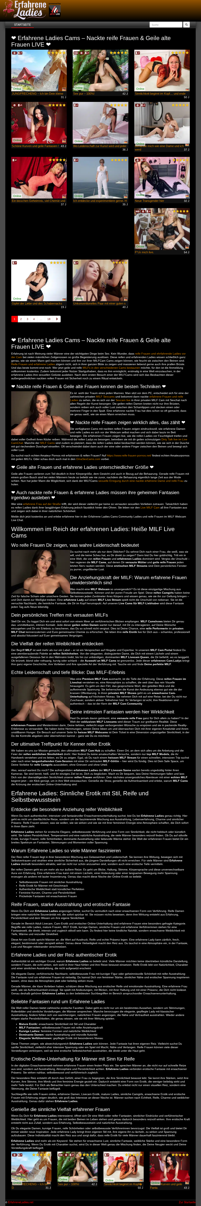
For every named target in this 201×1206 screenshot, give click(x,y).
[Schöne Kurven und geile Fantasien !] (39, 123)
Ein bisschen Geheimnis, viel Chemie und (38, 200)
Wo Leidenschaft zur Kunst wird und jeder (99, 146)
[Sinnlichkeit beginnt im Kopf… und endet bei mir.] (162, 70)
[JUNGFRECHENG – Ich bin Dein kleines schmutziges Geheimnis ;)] (39, 70)
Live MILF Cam (150, 507)
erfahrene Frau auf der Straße (42, 504)
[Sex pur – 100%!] (100, 70)
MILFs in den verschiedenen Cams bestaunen (111, 367)
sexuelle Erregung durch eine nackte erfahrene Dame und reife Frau (141, 480)
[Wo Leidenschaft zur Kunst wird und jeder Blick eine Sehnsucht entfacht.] (100, 123)
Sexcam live (123, 400)
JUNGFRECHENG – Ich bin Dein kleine (37, 93)
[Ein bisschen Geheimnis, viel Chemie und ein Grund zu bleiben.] (39, 177)
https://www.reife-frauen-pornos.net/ (129, 455)
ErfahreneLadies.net (20, 1202)
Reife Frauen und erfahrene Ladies (33, 364)
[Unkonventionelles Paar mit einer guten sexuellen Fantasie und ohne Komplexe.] (100, 280)
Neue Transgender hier (149, 200)
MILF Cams (47, 442)
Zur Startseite (187, 1202)
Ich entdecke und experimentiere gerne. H (100, 200)
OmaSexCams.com (88, 459)
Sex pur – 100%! (83, 93)
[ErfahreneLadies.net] (32, 10)
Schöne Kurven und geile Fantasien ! (35, 146)
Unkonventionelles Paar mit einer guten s (99, 303)
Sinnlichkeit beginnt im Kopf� (123, 1184)
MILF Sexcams (105, 396)
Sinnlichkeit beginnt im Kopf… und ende (160, 93)
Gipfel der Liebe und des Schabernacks (37, 303)
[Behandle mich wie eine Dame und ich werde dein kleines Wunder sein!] (162, 123)
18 (48, 319)
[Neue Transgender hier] (162, 177)
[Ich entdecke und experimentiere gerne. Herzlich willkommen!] (100, 177)
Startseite (22, 25)
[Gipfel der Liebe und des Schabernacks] (39, 280)
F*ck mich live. (144, 252)
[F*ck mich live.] (162, 229)
